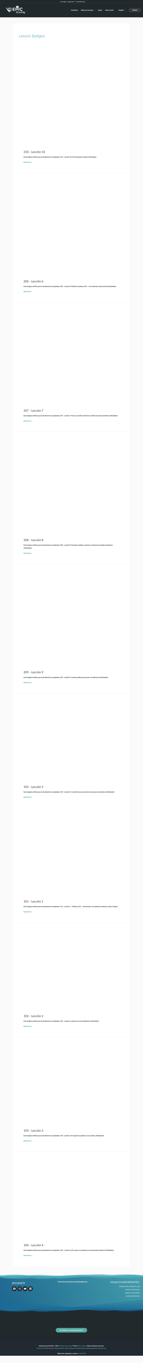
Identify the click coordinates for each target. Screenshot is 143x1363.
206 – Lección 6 (33, 281)
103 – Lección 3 (33, 1130)
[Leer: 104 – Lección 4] (64, 1200)
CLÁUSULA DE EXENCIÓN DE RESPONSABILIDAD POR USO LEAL (87, 1348)
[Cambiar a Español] (75, 1358)
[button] (135, 10)
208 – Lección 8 (33, 540)
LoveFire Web (82, 1353)
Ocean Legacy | (64, 1)
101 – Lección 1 (33, 901)
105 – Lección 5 (33, 787)
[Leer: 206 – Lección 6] (72, 229)
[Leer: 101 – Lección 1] (64, 857)
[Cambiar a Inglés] (68, 1358)
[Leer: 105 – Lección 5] (64, 742)
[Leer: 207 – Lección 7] (72, 358)
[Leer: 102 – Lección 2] (64, 971)
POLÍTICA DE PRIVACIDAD (45, 1348)
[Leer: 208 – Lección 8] (72, 488)
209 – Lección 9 (33, 672)
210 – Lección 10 (34, 152)
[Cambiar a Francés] (71, 1358)
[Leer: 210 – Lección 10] (72, 100)
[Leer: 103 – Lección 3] (64, 1086)
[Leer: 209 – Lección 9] (72, 620)
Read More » (28, 162)
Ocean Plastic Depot (80, 1)
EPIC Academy (82, 1346)
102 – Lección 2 (33, 1016)
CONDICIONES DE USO (60, 1348)
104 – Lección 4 (33, 1245)
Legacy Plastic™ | (71, 1)
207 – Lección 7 (33, 410)
